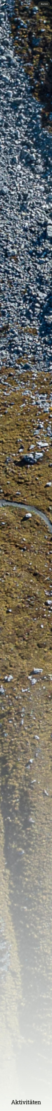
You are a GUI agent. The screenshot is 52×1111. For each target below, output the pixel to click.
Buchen (44, 4)
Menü (26, 4)
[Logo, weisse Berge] (5, 4)
